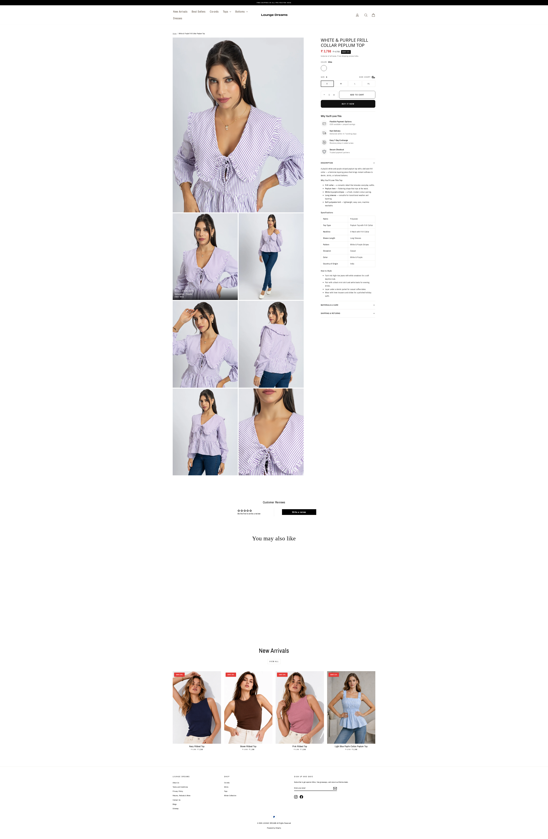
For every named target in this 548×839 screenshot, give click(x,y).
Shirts (226, 787)
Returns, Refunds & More (181, 795)
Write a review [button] (299, 512)
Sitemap (176, 808)
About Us (176, 783)
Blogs (175, 804)
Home (175, 33)
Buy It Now (348, 104)
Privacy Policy (178, 791)
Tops (226, 11)
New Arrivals (180, 11)
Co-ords (214, 11)
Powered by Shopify (274, 828)
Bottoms (240, 11)
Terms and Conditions (180, 787)
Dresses (177, 18)
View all (274, 661)
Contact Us (177, 800)
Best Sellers (198, 11)
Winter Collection (230, 795)
